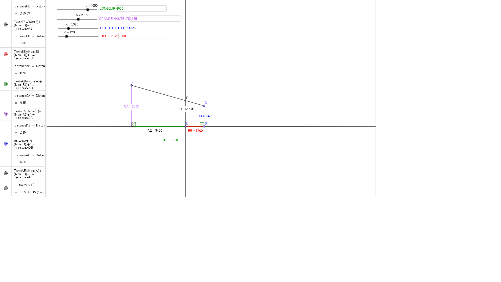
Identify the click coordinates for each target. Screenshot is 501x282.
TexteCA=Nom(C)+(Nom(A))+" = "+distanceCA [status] (27, 115)
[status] (35, 6)
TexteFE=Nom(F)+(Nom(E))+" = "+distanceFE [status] (27, 25)
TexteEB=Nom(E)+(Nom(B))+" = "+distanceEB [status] (27, 55)
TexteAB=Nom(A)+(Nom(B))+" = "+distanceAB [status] (28, 85)
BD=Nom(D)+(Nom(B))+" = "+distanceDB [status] (24, 144)
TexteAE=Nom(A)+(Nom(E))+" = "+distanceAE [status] (28, 174)
